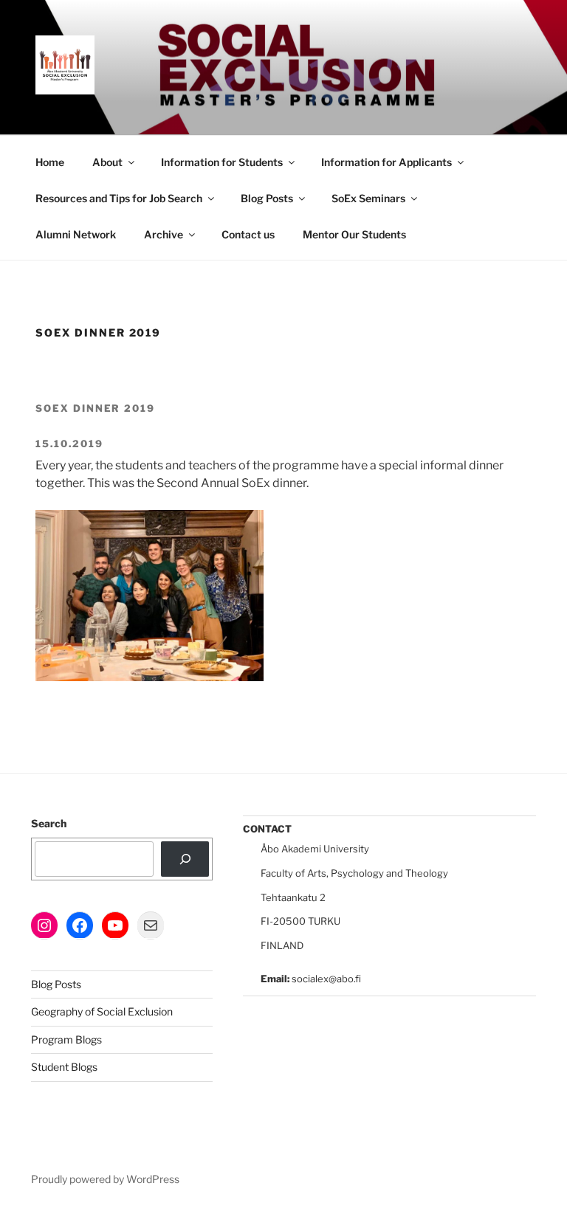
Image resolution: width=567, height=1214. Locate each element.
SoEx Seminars (368, 198)
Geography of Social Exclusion (102, 1011)
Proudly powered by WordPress (105, 1179)
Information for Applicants (386, 162)
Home (49, 162)
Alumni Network (75, 234)
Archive (163, 234)
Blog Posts (267, 198)
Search (48, 823)
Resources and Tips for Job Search (118, 198)
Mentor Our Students (354, 234)
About (107, 162)
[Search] (185, 859)
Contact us (248, 234)
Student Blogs (64, 1066)
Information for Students (222, 162)
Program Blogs (66, 1039)
